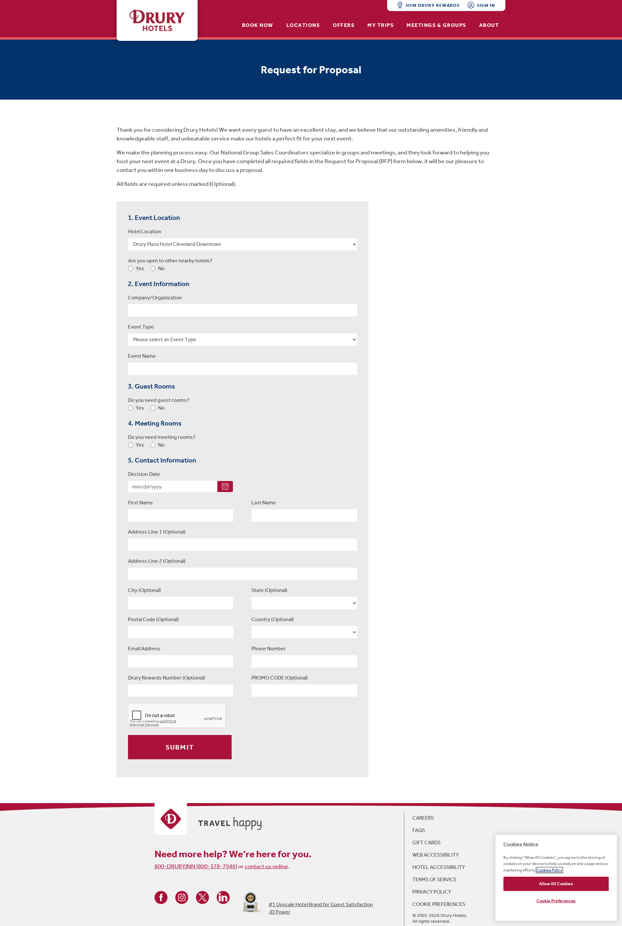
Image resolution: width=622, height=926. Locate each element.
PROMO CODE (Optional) (279, 678)
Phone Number (268, 648)
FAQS (418, 830)
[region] (556, 878)
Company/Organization (155, 298)
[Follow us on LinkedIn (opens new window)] (223, 897)
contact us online (266, 866)
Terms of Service (434, 879)
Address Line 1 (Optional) (157, 532)
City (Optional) (144, 590)
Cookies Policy (549, 870)
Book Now (257, 25)
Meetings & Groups (436, 25)
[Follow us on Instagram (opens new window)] (181, 897)
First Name (140, 502)
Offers (343, 25)
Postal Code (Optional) (153, 619)
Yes (140, 268)
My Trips (380, 25)
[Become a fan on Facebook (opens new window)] (161, 897)
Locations (303, 25)
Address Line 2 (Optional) (157, 561)
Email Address (144, 648)
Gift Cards (426, 842)
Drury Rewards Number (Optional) (166, 678)
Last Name (263, 502)
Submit (180, 747)
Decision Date (144, 474)
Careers (423, 818)
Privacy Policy (431, 892)
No (161, 268)
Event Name (142, 356)
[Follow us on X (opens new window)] (202, 897)
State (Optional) (269, 590)
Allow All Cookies (556, 883)
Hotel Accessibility (438, 867)
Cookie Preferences (438, 904)
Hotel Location (144, 231)
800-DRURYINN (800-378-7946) (196, 866)
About (489, 25)
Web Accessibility (435, 855)
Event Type (141, 327)
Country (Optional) (272, 619)
